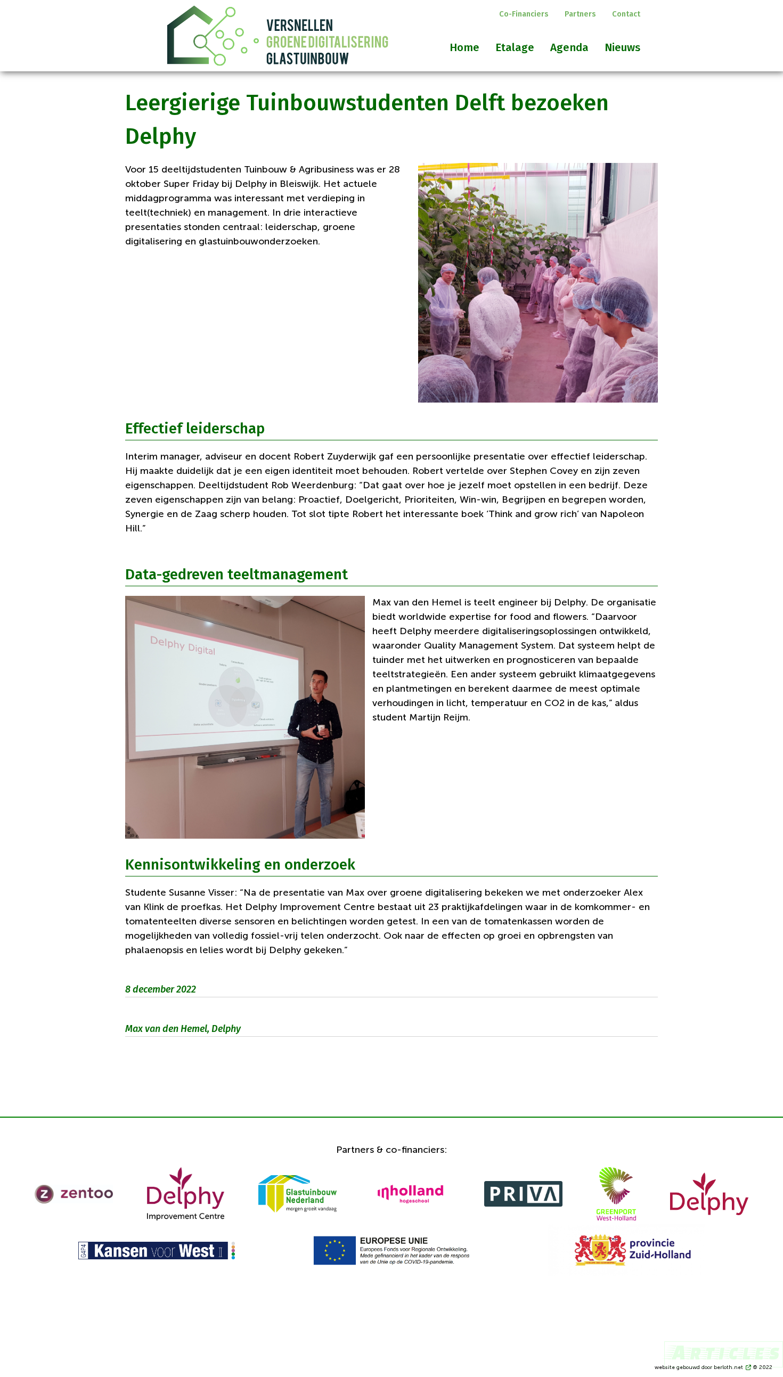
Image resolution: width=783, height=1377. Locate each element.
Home (464, 47)
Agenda (569, 47)
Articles (723, 1351)
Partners (580, 14)
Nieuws (622, 47)
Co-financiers (524, 14)
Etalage (514, 47)
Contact (626, 14)
